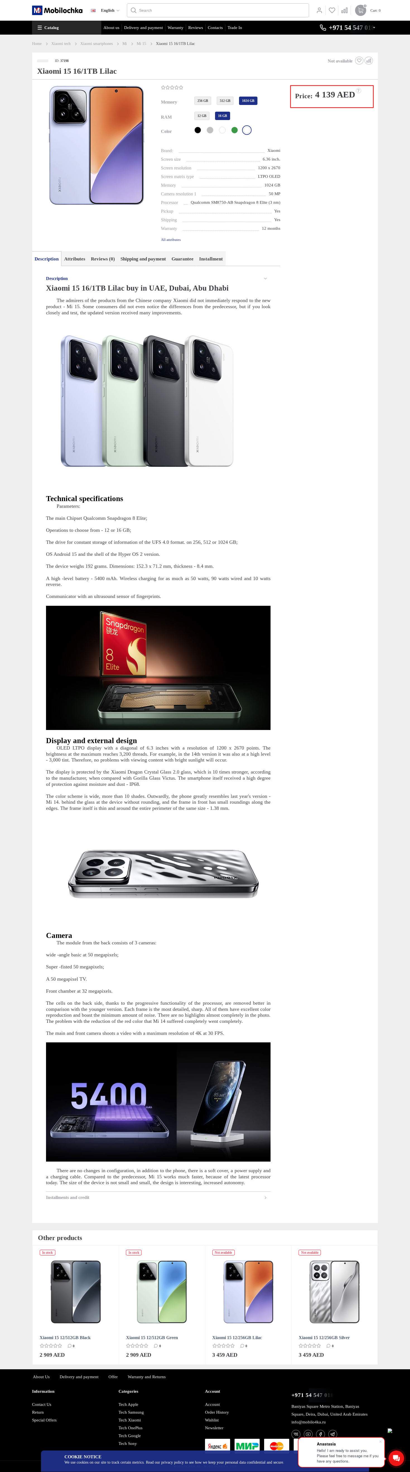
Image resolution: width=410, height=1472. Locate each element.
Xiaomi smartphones (96, 44)
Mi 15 (141, 44)
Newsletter (214, 1428)
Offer (113, 1377)
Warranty (176, 27)
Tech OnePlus (131, 1428)
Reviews (195, 27)
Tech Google (130, 1435)
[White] (222, 130)
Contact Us (41, 1404)
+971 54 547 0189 (314, 1395)
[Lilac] (246, 130)
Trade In (235, 27)
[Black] (197, 130)
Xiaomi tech (61, 44)
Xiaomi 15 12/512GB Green (152, 1337)
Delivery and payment (143, 27)
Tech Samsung (131, 1412)
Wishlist (212, 1420)
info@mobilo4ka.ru (308, 1422)
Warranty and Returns (147, 1377)
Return (38, 1412)
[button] (96, 146)
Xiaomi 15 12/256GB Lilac (237, 1337)
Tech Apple (128, 1404)
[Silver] (210, 130)
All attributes (171, 239)
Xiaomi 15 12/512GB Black (65, 1337)
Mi (124, 44)
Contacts (215, 27)
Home (37, 44)
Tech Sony (128, 1443)
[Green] (234, 130)
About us (111, 27)
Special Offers (44, 1420)
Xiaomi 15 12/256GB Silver (324, 1337)
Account (212, 1404)
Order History (217, 1412)
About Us (41, 1377)
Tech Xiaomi (130, 1420)
